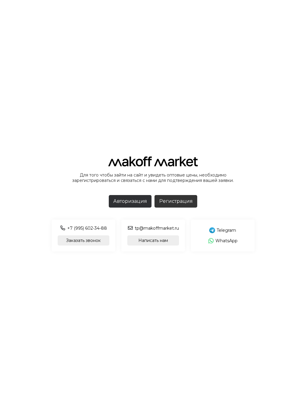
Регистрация (176, 201)
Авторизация (130, 201)
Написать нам (153, 240)
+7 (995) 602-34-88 (87, 228)
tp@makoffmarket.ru (157, 228)
